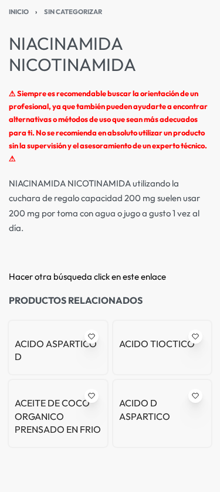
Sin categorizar (73, 12)
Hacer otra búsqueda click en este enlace (87, 276)
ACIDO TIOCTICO (157, 344)
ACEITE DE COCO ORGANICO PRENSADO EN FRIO (58, 416)
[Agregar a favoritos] (91, 337)
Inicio (19, 12)
